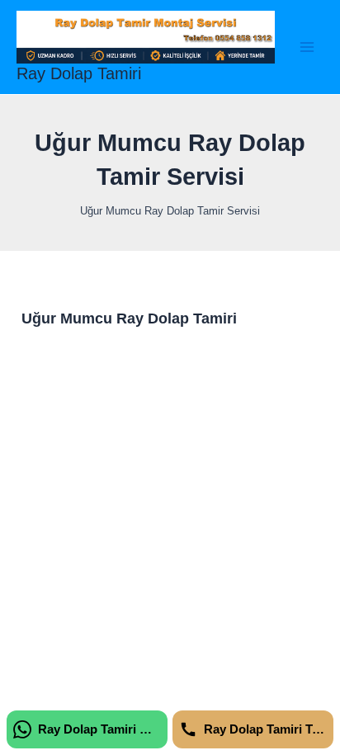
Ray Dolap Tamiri (79, 73)
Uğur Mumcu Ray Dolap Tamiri (129, 318)
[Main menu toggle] (307, 47)
